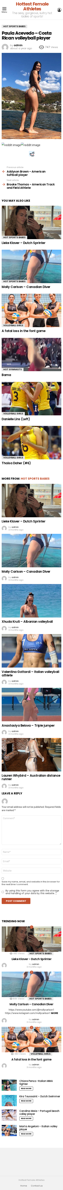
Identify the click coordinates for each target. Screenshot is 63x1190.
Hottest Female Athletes (32, 6)
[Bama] (31, 354)
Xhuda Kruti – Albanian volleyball (27, 621)
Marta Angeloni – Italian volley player (38, 1128)
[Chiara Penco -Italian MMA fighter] (9, 1085)
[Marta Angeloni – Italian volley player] (9, 1130)
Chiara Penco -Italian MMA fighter (36, 1082)
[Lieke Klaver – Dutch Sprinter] (31, 222)
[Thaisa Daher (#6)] (31, 442)
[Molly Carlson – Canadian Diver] (31, 266)
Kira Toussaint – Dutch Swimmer (39, 1096)
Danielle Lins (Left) (16, 419)
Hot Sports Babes (14, 237)
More (54, 1013)
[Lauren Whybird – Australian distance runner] (31, 754)
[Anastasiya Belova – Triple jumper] (31, 704)
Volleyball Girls (13, 325)
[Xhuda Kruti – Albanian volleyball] (31, 601)
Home (23, 1185)
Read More (26, 1088)
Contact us (37, 1185)
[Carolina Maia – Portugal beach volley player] (9, 1115)
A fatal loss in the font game (23, 331)
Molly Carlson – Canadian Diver (26, 287)
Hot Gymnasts (12, 369)
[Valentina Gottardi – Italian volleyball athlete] (31, 651)
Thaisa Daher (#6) (16, 463)
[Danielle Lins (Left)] (31, 398)
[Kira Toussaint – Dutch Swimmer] (9, 1100)
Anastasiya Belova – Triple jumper (28, 725)
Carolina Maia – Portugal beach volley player (39, 1112)
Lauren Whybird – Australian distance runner (31, 777)
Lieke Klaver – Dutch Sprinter (23, 243)
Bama (6, 375)
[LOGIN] (59, 10)
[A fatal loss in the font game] (31, 310)
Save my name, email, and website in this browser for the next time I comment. (31, 883)
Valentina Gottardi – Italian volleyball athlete (30, 674)
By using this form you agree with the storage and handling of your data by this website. (32, 892)
